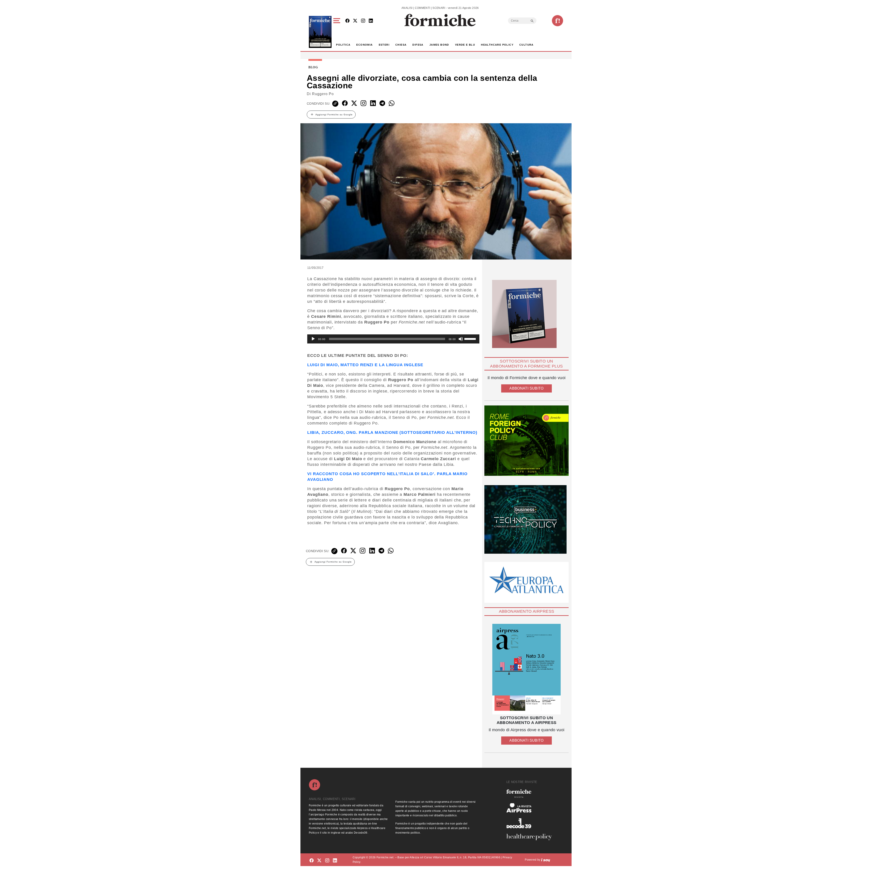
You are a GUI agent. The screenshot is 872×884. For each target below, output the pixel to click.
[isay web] (545, 859)
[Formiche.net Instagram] (363, 21)
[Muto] (460, 339)
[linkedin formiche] (335, 860)
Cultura (526, 44)
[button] (338, 32)
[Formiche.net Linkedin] (371, 21)
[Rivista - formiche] (530, 793)
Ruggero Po (323, 94)
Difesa (417, 44)
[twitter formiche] (319, 860)
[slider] (470, 338)
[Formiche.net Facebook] (347, 21)
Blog (313, 67)
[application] (393, 338)
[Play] (313, 339)
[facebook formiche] (311, 860)
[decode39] (530, 823)
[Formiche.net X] (355, 21)
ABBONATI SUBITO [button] (526, 388)
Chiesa (400, 44)
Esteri (384, 44)
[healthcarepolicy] (530, 837)
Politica (343, 44)
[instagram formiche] (327, 860)
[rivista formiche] (526, 669)
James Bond (439, 44)
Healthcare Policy (497, 44)
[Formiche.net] (557, 20)
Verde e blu (465, 44)
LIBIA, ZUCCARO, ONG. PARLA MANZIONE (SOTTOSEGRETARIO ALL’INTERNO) (392, 432)
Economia (364, 44)
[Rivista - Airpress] (530, 807)
